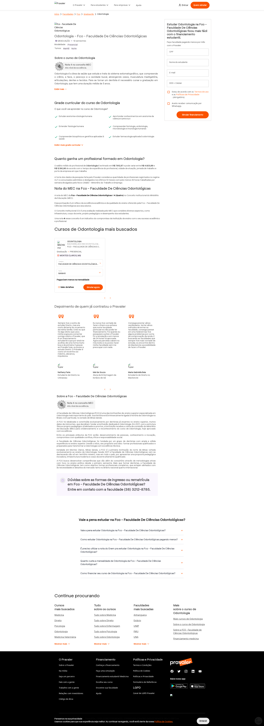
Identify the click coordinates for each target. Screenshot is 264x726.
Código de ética (66, 699)
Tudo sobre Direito (104, 620)
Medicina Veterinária (65, 637)
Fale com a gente (67, 682)
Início (56, 14)
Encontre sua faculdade (107, 687)
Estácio (137, 620)
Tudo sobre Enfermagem (107, 625)
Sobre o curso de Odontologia (189, 624)
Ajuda (138, 5)
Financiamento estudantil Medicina (112, 676)
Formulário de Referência (144, 682)
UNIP (136, 625)
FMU (136, 631)
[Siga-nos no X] (179, 671)
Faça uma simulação (105, 670)
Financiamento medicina (186, 638)
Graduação (89, 14)
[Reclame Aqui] (184, 698)
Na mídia (63, 670)
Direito (58, 620)
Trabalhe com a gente (69, 687)
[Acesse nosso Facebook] (172, 671)
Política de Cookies (141, 670)
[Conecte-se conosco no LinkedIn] (193, 671)
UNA (136, 637)
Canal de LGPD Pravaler (144, 693)
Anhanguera (140, 614)
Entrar (185, 5)
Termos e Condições (142, 665)
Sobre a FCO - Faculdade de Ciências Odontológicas (187, 631)
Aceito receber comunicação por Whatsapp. (187, 104)
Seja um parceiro (67, 676)
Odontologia (61, 631)
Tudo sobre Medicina (105, 614)
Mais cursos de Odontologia (188, 618)
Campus (61, 261)
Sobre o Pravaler (66, 665)
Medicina (59, 614)
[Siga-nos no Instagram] (186, 671)
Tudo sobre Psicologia (105, 631)
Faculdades (68, 14)
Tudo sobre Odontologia (107, 637)
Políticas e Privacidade (143, 676)
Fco (78, 14)
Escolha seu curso (104, 682)
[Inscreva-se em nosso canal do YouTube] (200, 671)
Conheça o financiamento (107, 665)
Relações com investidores (71, 693)
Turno (60, 271)
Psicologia (59, 625)
